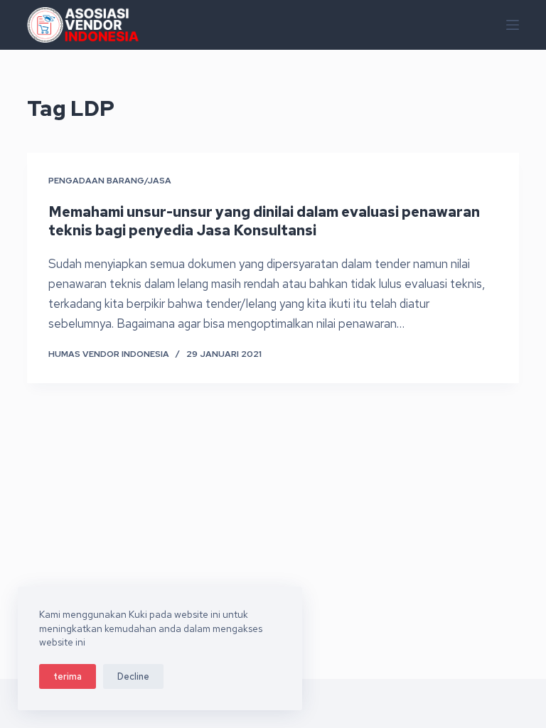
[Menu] (512, 24)
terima (67, 676)
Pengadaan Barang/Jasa (109, 180)
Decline (133, 676)
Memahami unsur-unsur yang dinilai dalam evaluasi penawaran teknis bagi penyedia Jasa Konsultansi (264, 221)
